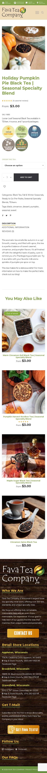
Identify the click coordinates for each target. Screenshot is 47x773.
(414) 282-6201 (30, 693)
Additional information (15, 227)
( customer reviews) (20, 101)
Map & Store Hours (12, 661)
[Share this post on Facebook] (3, 216)
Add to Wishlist (4, 186)
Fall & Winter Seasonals (32, 195)
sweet (13, 210)
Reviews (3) (8, 231)
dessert (26, 206)
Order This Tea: (9, 159)
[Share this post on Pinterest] (10, 215)
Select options (23, 334)
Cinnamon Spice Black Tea (23, 542)
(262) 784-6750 (30, 677)
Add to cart (26, 177)
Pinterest (22, 749)
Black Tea (17, 195)
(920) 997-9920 (30, 661)
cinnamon (17, 206)
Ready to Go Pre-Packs (12, 198)
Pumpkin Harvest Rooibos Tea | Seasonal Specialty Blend (23, 417)
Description (9, 223)
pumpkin (35, 206)
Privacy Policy (32, 770)
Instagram (9, 749)
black (9, 206)
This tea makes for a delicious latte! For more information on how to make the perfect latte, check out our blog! (23, 271)
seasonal (6, 210)
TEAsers (12, 202)
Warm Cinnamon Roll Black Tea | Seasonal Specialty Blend (23, 356)
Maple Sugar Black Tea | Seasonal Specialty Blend (23, 481)
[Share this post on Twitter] (6, 215)
